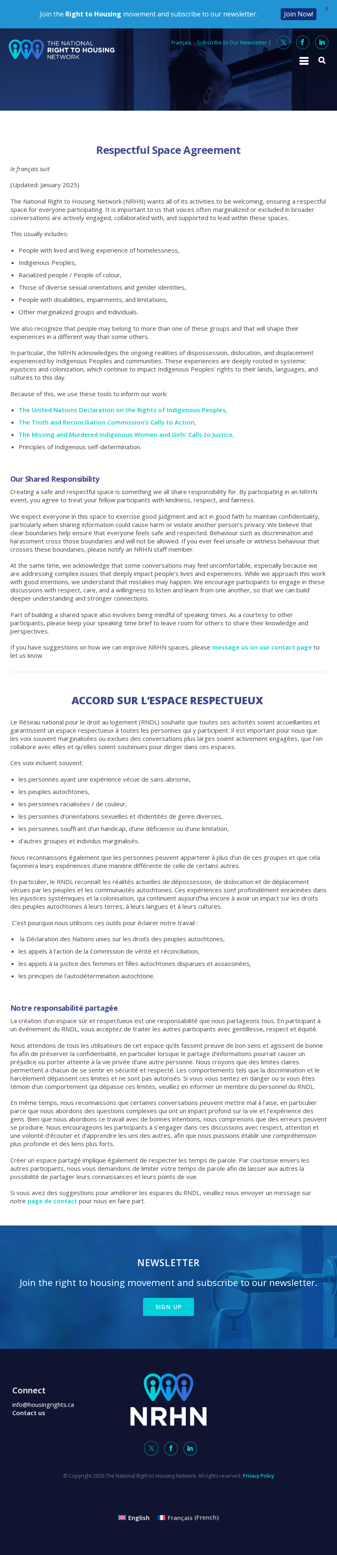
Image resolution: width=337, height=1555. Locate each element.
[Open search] (322, 60)
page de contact (52, 1201)
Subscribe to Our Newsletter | (234, 42)
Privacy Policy (258, 1475)
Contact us (28, 1413)
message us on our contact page (262, 647)
